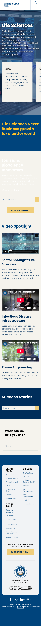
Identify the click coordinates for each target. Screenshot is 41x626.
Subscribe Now (22, 552)
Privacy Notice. (6, 606)
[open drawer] (35, 7)
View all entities (10, 190)
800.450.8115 (15, 590)
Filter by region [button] (9, 200)
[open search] (35, 2)
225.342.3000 (26, 590)
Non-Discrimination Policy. (21, 606)
